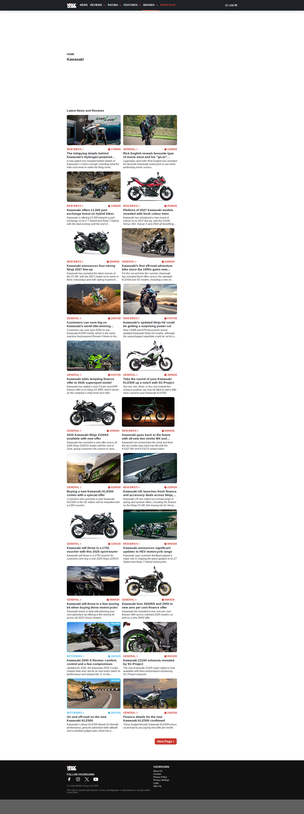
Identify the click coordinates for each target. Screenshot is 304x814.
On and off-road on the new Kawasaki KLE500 (86, 718)
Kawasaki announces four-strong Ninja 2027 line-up (91, 267)
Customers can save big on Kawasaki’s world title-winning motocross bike (89, 324)
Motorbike (74, 656)
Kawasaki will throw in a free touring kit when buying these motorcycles (93, 605)
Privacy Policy (160, 777)
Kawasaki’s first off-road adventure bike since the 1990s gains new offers (147, 267)
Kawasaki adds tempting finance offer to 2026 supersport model (90, 380)
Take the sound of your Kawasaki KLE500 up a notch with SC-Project (148, 380)
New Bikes (74, 149)
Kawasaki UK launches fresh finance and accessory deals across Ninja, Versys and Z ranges (150, 493)
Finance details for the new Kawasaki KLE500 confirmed (144, 718)
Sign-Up (157, 786)
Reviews (96, 5)
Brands (149, 5)
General (129, 149)
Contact (157, 774)
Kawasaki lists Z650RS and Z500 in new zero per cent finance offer (147, 605)
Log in (233, 5)
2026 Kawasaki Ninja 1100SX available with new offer (88, 436)
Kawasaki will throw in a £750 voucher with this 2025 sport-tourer (92, 549)
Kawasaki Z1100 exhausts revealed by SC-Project (148, 662)
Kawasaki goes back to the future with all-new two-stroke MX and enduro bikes (146, 436)
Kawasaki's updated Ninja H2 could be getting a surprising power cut (149, 324)
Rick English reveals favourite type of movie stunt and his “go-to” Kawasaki (148, 155)
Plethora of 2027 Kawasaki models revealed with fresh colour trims (148, 211)
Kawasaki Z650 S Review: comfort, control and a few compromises (92, 662)
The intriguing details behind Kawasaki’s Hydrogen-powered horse (89, 155)
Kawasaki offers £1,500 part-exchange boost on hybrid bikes (90, 211)
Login (156, 783)
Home (70, 54)
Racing (113, 5)
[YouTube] (96, 780)
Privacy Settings (161, 780)
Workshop (168, 5)
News (84, 5)
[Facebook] (70, 780)
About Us (157, 771)
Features (131, 5)
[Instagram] (79, 780)
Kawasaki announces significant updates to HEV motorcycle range (147, 549)
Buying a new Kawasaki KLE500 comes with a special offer (90, 493)
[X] (88, 780)
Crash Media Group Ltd (81, 785)
